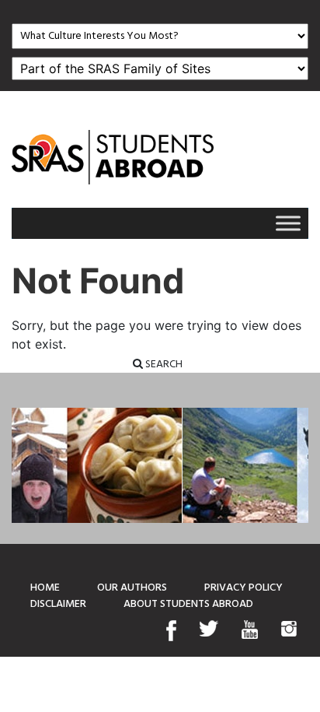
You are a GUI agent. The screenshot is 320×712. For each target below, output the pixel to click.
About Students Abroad (188, 604)
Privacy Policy (243, 588)
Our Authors (132, 588)
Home (45, 588)
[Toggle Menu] (288, 223)
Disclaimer (58, 604)
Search (163, 364)
